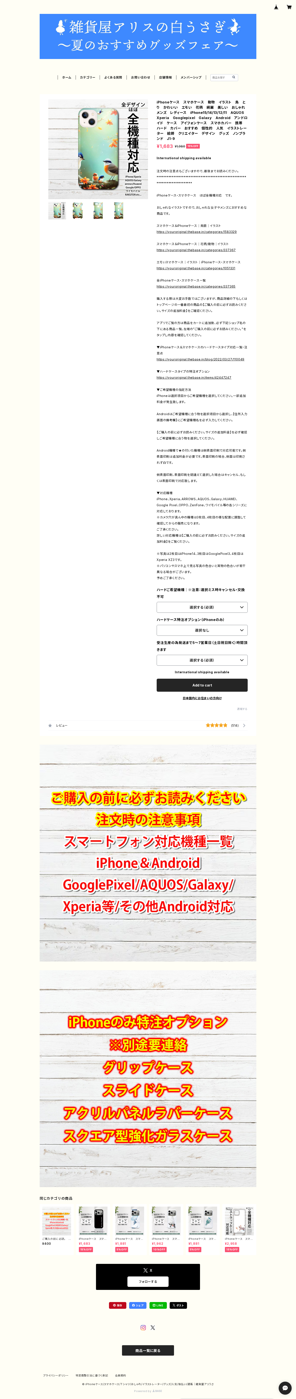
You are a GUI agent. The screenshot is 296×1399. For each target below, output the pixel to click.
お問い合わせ (140, 77)
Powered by (143, 1391)
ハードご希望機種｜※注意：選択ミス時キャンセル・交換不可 (201, 593)
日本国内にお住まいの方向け (202, 698)
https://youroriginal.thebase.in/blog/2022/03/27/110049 (200, 359)
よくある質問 (113, 77)
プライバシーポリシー (56, 1375)
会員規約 (120, 1375)
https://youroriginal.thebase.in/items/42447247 (194, 377)
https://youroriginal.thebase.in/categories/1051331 (196, 268)
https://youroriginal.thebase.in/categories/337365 (196, 286)
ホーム (66, 77)
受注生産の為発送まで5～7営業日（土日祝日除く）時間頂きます (202, 646)
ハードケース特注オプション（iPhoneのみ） (191, 620)
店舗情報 (165, 77)
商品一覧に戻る (148, 1350)
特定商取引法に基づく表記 (92, 1375)
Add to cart (202, 685)
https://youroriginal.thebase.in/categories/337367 (196, 250)
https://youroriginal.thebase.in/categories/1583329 (197, 232)
